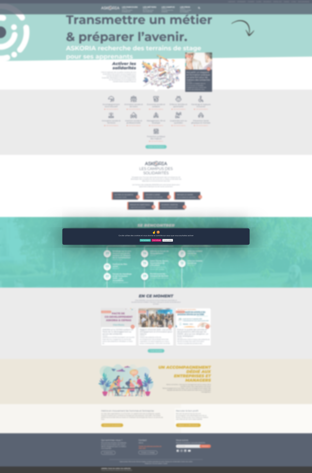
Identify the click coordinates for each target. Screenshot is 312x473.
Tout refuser (156, 240)
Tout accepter (145, 240)
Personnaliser (167, 240)
